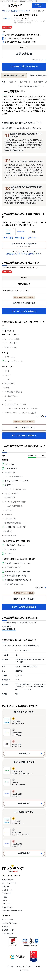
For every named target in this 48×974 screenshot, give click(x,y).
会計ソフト (5, 887)
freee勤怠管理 (20, 238)
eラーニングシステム (9, 883)
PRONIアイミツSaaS (9, 923)
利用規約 (10, 966)
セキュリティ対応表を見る (24, 427)
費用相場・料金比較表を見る (24, 303)
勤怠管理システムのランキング (20, 11)
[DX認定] (17, 957)
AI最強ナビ (6, 927)
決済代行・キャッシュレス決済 (12, 911)
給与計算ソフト (7, 890)
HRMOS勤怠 (8, 238)
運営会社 (37, 966)
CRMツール (6, 900)
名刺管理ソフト (7, 907)
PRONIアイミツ (7, 920)
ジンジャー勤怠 (33, 238)
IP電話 (4, 897)
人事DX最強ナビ (8, 933)
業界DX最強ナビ (8, 930)
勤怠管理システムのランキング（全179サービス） (23, 254)
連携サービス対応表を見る (24, 599)
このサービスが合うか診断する (24, 66)
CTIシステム (6, 904)
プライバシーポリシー (24, 966)
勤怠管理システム (8, 880)
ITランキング (5, 11)
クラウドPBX (6, 893)
